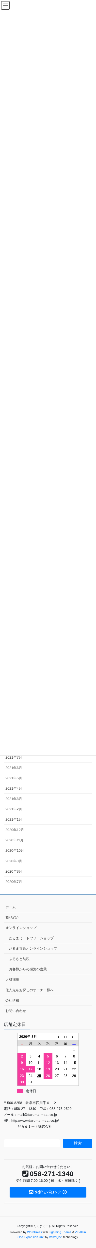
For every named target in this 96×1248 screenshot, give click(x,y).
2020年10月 (14, 850)
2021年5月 (13, 778)
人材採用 (12, 979)
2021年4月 (13, 788)
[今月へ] (65, 1036)
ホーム (10, 907)
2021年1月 (13, 819)
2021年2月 (13, 809)
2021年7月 (13, 757)
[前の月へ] (56, 1036)
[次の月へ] (74, 1036)
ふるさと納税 (19, 959)
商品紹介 (12, 917)
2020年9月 (13, 861)
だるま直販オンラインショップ (33, 948)
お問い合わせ (15, 1011)
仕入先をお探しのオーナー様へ (29, 990)
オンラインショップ (20, 928)
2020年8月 (13, 871)
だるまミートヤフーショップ (31, 938)
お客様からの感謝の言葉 (28, 969)
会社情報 (12, 1000)
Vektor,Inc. (56, 1237)
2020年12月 (14, 830)
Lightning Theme (60, 1232)
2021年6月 (13, 768)
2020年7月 (13, 882)
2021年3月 (13, 799)
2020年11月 (14, 840)
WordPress (34, 1232)
